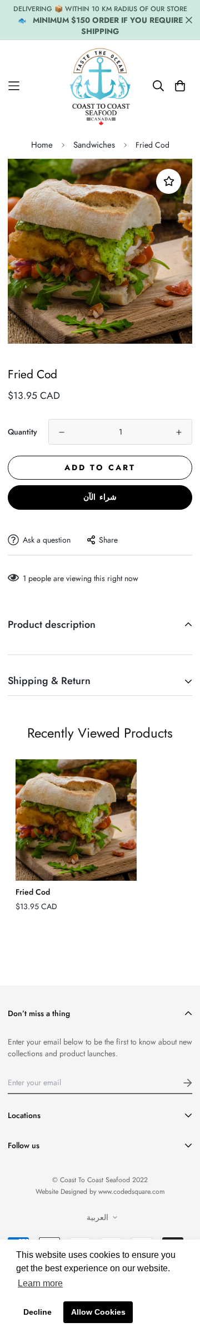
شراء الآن (100, 496)
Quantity (22, 431)
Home (42, 145)
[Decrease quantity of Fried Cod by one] (61, 432)
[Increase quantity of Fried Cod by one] (179, 432)
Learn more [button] (40, 1283)
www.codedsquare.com (131, 1192)
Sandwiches (94, 145)
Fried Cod (33, 891)
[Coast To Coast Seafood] (100, 85)
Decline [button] (37, 1311)
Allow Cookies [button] (98, 1311)
